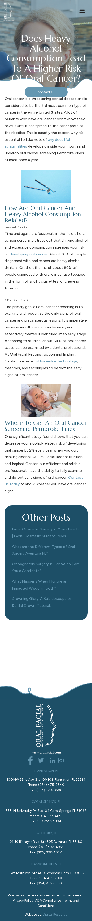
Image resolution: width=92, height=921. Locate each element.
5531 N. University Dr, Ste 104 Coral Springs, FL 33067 (46, 811)
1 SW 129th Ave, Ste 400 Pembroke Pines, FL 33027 (46, 873)
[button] (82, 12)
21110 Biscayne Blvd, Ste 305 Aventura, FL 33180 (46, 842)
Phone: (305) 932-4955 (46, 847)
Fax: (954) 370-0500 (46, 790)
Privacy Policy (23, 901)
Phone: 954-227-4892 (46, 816)
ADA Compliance (48, 901)
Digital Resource (55, 914)
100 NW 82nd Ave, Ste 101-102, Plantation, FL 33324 (46, 780)
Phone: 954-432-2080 (46, 878)
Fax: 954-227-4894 (46, 821)
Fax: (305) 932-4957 (46, 852)
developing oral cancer (29, 254)
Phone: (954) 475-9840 (46, 785)
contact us (46, 92)
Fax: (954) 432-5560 (46, 883)
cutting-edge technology (55, 361)
